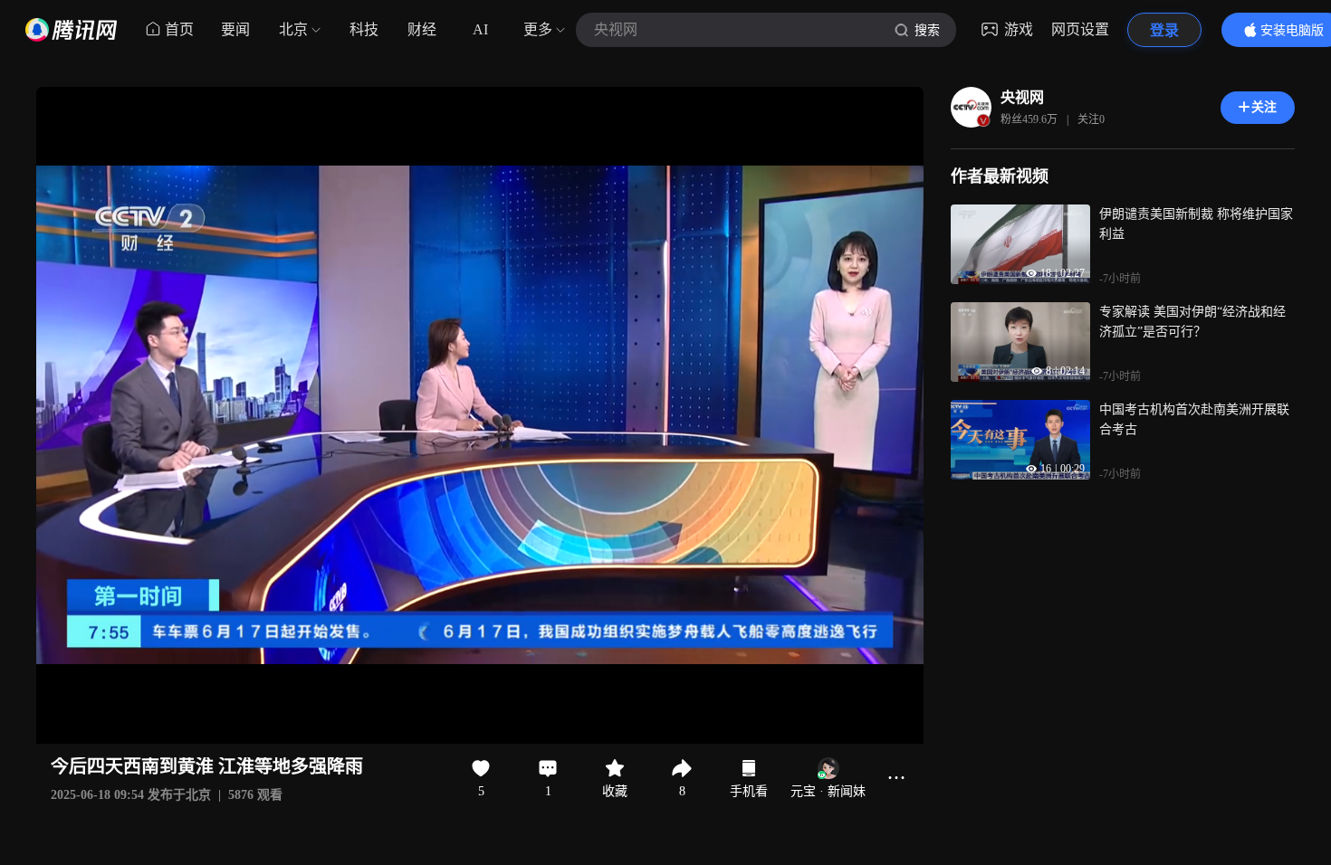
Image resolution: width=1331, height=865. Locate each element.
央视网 (1022, 97)
